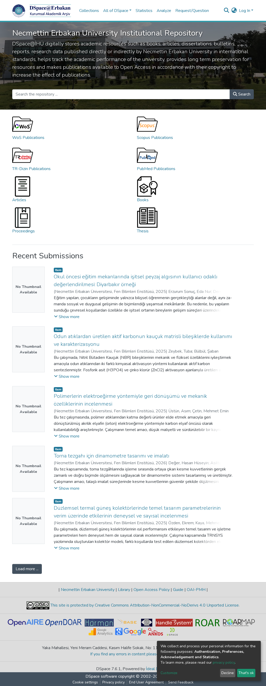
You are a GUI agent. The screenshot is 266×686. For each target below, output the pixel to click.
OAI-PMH (196, 590)
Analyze (164, 11)
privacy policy (224, 662)
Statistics (144, 11)
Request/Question (192, 11)
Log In (244, 11)
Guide (178, 590)
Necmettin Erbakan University (88, 590)
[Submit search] (226, 11)
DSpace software (101, 676)
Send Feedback (181, 682)
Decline (227, 672)
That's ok (246, 672)
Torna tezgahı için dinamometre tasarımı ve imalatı (111, 455)
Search (243, 94)
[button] (234, 11)
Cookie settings (85, 682)
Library (124, 590)
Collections (89, 11)
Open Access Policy (151, 590)
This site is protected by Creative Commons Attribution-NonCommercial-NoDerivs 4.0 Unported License (144, 605)
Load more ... (27, 569)
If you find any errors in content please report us (133, 654)
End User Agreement (146, 682)
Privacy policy (113, 682)
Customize (169, 672)
